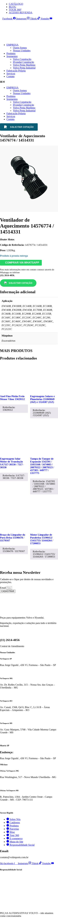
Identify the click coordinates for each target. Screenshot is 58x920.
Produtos (10, 53)
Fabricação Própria (16, 70)
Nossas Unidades (21, 50)
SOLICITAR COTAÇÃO (22, 127)
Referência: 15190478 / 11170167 (14, 550)
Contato (10, 76)
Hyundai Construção (23, 62)
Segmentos (12, 56)
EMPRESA (12, 44)
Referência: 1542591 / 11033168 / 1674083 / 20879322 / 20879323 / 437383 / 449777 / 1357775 (44, 486)
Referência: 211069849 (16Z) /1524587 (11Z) (42, 413)
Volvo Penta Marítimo (24, 65)
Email (3, 587)
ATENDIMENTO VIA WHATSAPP (18, 671)
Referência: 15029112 (9, 408)
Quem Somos (20, 47)
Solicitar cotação (20, 283)
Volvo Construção (22, 59)
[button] (29, 82)
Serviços (10, 73)
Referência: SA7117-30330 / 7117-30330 (14, 476)
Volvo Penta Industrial (24, 67)
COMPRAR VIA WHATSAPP (22, 262)
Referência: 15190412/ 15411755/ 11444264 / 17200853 (44, 554)
